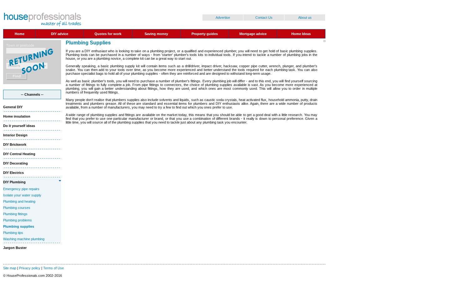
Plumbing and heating (19, 201)
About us (305, 17)
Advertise (223, 17)
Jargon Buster (15, 248)
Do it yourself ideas (19, 126)
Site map (9, 268)
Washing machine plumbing (23, 239)
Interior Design (15, 135)
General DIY (13, 107)
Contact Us (264, 17)
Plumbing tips (13, 233)
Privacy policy (29, 268)
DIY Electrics (13, 173)
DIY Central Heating (19, 154)
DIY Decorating (15, 163)
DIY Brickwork (14, 144)
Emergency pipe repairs (21, 189)
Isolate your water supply (22, 195)
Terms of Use (53, 268)
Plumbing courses (16, 208)
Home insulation (16, 116)
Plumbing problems (17, 220)
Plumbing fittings (15, 214)
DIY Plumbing (14, 182)
